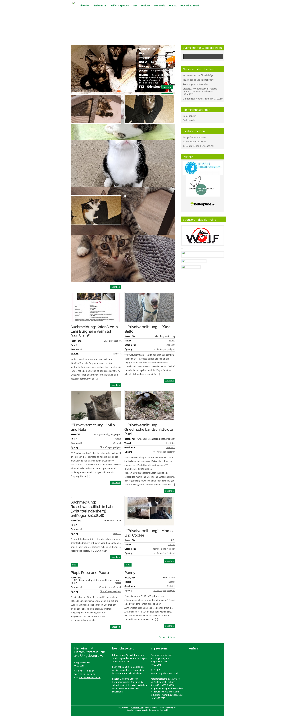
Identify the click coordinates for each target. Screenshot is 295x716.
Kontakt (173, 5)
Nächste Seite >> (167, 637)
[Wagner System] (191, 267)
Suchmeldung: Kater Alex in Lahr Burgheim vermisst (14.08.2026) (94, 331)
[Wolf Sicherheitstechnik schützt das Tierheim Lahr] (203, 244)
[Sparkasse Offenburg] (194, 261)
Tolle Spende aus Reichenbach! (198, 80)
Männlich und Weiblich (164, 549)
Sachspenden (189, 120)
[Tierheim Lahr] (74, 3)
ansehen (167, 87)
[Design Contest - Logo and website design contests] (203, 255)
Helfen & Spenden (119, 5)
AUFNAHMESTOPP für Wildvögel (198, 75)
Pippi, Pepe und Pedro (90, 572)
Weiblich (168, 57)
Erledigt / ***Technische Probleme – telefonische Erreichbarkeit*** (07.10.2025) (201, 92)
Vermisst (117, 353)
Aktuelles (84, 5)
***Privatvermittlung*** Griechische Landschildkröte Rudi (148, 429)
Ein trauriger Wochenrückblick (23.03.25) (203, 98)
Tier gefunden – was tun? (195, 137)
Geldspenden (189, 116)
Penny (129, 572)
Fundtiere (145, 5)
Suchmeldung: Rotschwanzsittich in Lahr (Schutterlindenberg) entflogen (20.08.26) (92, 509)
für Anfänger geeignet (162, 62)
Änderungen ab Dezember (196, 84)
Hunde (172, 340)
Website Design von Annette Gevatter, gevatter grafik (147, 710)
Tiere (134, 5)
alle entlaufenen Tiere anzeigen (198, 146)
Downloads (159, 5)
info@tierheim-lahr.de (89, 677)
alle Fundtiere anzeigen (194, 141)
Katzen (169, 53)
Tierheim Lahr (100, 5)
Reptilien (170, 443)
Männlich (170, 345)
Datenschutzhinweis (190, 5)
